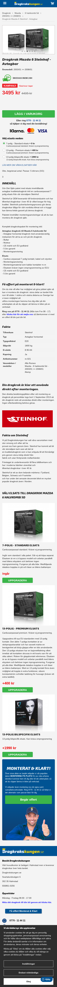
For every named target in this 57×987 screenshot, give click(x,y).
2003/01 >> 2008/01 (11, 16)
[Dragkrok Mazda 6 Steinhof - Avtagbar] (28, 39)
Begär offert (28, 799)
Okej (28, 981)
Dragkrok (6, 13)
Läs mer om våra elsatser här (19, 165)
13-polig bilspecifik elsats (22, 157)
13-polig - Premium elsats (22, 150)
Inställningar (28, 964)
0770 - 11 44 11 (33, 120)
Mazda (18, 13)
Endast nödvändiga (28, 972)
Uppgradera (17, 580)
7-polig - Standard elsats (20, 143)
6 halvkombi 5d (32, 13)
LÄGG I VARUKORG (28, 113)
